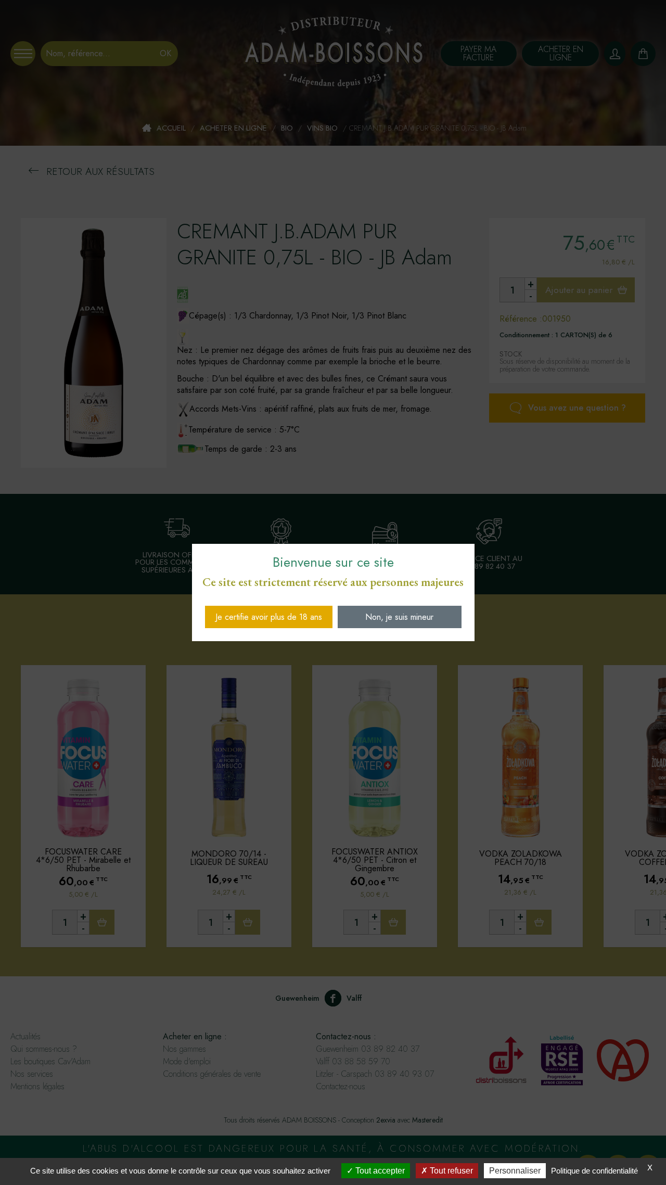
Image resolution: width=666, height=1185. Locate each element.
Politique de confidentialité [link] (594, 1170)
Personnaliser (515, 1170)
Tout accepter (379, 1170)
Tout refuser (450, 1170)
